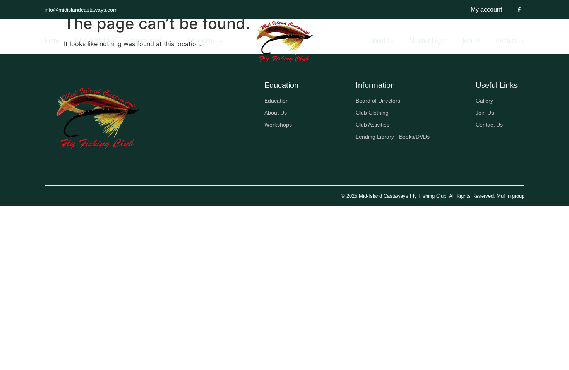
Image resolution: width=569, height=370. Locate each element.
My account (486, 9)
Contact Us (510, 41)
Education (200, 41)
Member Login (428, 41)
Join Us (471, 41)
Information (146, 41)
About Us (382, 41)
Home (52, 41)
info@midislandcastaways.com (81, 10)
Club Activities (95, 41)
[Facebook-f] (519, 9)
